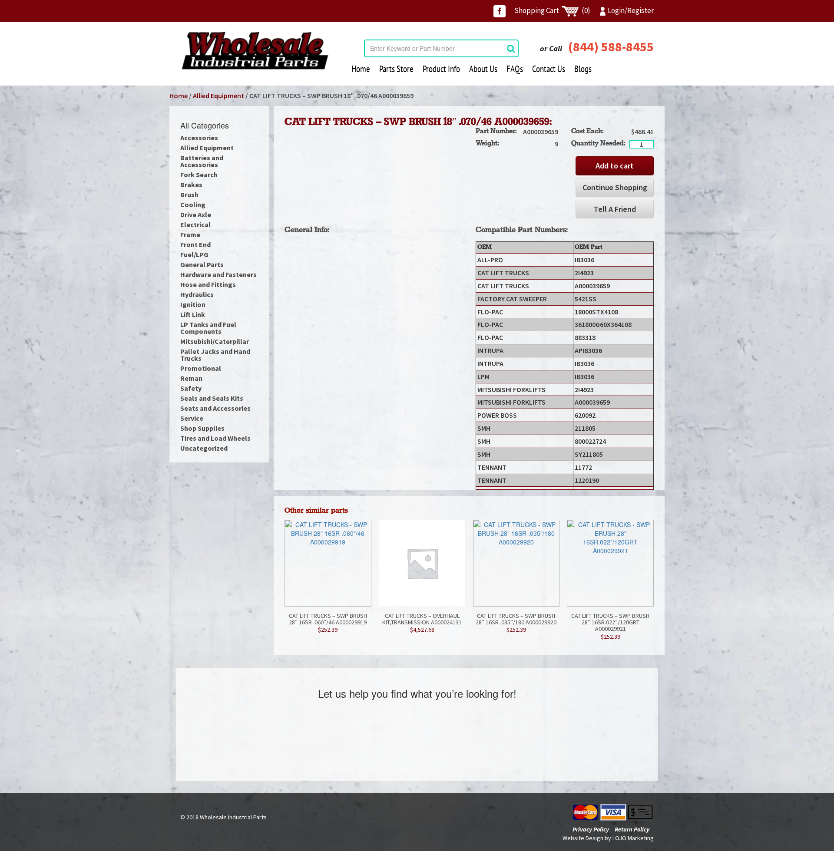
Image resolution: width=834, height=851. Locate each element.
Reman (191, 378)
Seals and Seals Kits (211, 398)
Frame (190, 234)
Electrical (195, 224)
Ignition (192, 304)
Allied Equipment (218, 95)
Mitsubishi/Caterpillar (214, 341)
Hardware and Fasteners (218, 274)
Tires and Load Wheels (215, 438)
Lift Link (192, 314)
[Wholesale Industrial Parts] (254, 51)
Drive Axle (195, 214)
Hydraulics (197, 294)
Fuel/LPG (194, 254)
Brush (189, 194)
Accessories (199, 137)
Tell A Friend (615, 209)
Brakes (191, 184)
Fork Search (199, 174)
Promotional (200, 368)
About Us (483, 69)
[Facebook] (499, 11)
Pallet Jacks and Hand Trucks (215, 355)
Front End (195, 244)
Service (191, 418)
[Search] (511, 48)
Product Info (441, 69)
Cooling (192, 204)
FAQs (514, 69)
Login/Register (631, 10)
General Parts (202, 264)
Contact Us (548, 69)
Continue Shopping (614, 187)
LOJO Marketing (633, 838)
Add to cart (615, 166)
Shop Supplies (202, 428)
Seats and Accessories (215, 408)
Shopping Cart (552, 10)
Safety (191, 388)
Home (360, 69)
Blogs (583, 69)
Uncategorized (204, 448)
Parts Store (396, 69)
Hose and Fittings (208, 284)
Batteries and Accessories (201, 161)
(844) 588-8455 (611, 46)
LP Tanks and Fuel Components (208, 328)
